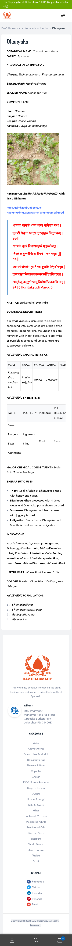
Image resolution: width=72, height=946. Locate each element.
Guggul (36, 793)
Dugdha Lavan (36, 788)
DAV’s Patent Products (36, 782)
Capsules (36, 771)
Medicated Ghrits (36, 821)
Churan (36, 776)
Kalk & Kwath (36, 805)
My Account (12, 940)
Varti (36, 861)
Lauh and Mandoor (36, 816)
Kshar (36, 810)
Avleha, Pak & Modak (36, 754)
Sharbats (36, 838)
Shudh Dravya (36, 844)
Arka (36, 743)
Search (36, 940)
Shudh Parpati (36, 850)
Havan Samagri (36, 799)
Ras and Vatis (36, 833)
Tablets (36, 855)
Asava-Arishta (36, 748)
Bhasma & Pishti (36, 765)
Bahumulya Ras (36, 759)
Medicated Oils (36, 827)
